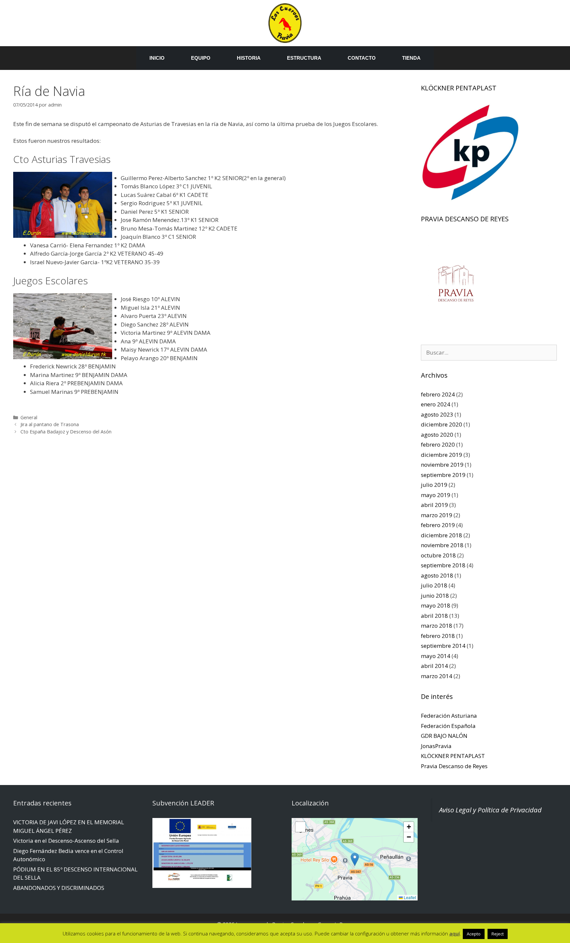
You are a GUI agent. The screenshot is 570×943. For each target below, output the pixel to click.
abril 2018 (434, 615)
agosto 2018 (437, 575)
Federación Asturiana (449, 715)
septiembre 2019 (443, 475)
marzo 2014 (436, 676)
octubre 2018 (438, 555)
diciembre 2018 (441, 535)
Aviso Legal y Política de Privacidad (490, 809)
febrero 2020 (438, 444)
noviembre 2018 (442, 545)
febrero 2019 (438, 525)
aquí (454, 933)
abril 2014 (434, 666)
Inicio (157, 58)
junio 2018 (435, 595)
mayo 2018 (435, 605)
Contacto (362, 58)
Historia (249, 58)
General (28, 417)
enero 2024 (435, 404)
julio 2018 (434, 585)
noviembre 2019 (442, 464)
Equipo (200, 58)
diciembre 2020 (441, 424)
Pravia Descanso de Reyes (454, 766)
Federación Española (448, 726)
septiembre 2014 (443, 645)
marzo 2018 (436, 625)
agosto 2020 (437, 434)
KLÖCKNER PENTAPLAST (453, 756)
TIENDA (411, 58)
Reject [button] (497, 934)
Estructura (304, 58)
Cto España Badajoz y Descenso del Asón (65, 431)
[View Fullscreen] (300, 827)
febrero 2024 (438, 394)
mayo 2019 (435, 495)
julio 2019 (434, 484)
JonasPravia (436, 746)
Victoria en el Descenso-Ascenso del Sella (66, 840)
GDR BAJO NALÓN (444, 735)
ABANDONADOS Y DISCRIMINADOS (58, 888)
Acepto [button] (474, 934)
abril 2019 (434, 505)
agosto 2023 (437, 414)
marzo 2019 (436, 515)
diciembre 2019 (441, 454)
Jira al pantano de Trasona (49, 424)
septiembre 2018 (443, 565)
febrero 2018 (438, 636)
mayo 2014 (435, 656)
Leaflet (409, 897)
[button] (355, 859)
